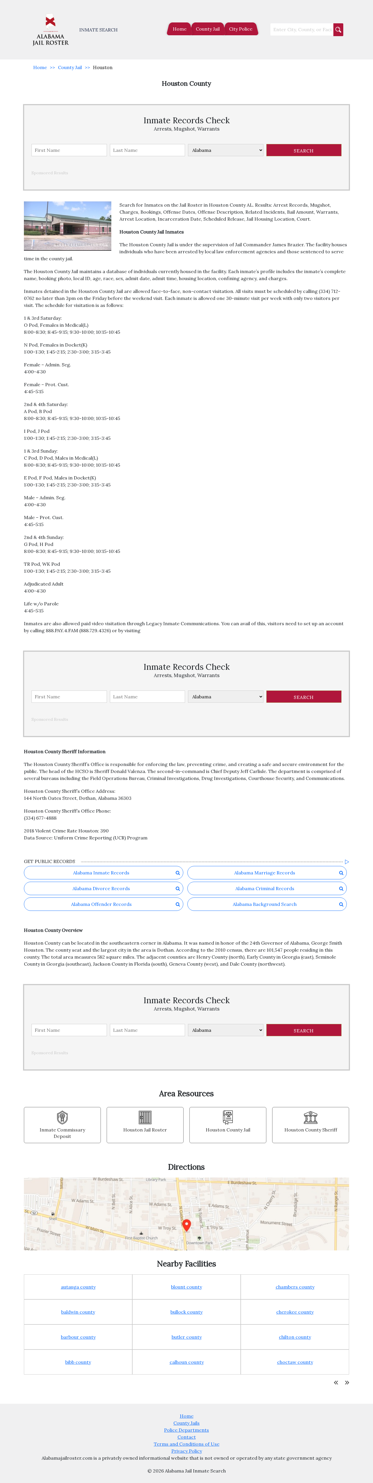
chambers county (295, 1287)
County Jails (186, 1423)
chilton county (295, 1337)
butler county (187, 1337)
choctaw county (295, 1362)
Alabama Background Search (265, 904)
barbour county (78, 1337)
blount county (186, 1287)
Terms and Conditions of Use (186, 1444)
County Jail (208, 29)
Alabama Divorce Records (101, 888)
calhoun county (187, 1362)
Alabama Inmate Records (101, 873)
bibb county (78, 1362)
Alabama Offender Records (101, 904)
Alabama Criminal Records (264, 888)
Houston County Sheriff (310, 1130)
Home (179, 29)
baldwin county (78, 1312)
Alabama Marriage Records (264, 873)
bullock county (186, 1312)
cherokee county (295, 1312)
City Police (240, 29)
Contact (186, 1437)
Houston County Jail (228, 1130)
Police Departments (186, 1430)
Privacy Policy (186, 1451)
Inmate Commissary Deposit (62, 1133)
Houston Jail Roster (145, 1130)
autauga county (78, 1287)
